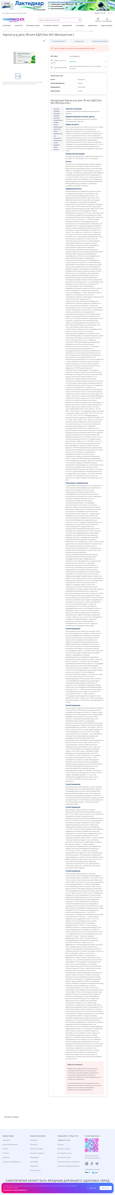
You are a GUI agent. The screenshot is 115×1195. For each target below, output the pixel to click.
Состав (56, 125)
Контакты (6, 1153)
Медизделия (34, 1157)
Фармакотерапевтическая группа (58, 129)
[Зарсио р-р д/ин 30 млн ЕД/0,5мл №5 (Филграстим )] (24, 58)
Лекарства (33, 1144)
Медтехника (34, 1166)
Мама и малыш (35, 1170)
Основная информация (58, 41)
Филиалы (6, 1157)
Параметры (92, 1188)
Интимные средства (37, 1153)
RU (109, 13)
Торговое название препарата (57, 111)
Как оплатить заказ (64, 1157)
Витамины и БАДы (36, 1149)
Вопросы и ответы (64, 1149)
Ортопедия (34, 1162)
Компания (6, 1140)
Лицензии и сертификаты (11, 1162)
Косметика (34, 1140)
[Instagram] (86, 1163)
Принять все (106, 1188)
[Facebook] (92, 1163)
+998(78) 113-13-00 (99, 13)
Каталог (5, 1149)
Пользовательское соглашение (68, 1162)
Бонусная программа (10, 1144)
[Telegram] (97, 1163)
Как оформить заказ (65, 1153)
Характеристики (79, 41)
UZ (111, 13)
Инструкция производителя (99, 41)
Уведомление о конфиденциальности (15, 1190)
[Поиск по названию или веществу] (79, 20)
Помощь (61, 1144)
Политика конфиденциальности (69, 1166)
